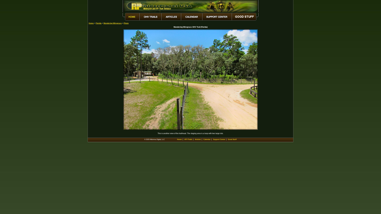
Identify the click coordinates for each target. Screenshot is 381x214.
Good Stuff (232, 139)
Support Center (219, 139)
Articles (198, 139)
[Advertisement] (99, 73)
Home (91, 23)
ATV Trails (188, 139)
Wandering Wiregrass (112, 23)
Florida (99, 23)
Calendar (206, 139)
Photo (126, 23)
